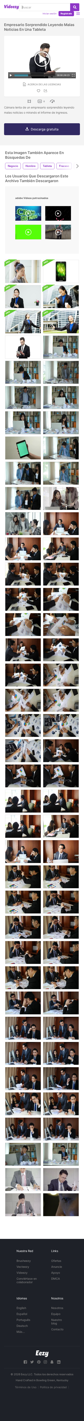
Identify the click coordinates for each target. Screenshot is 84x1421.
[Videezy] (11, 7)
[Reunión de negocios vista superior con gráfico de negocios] (23, 725)
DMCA (55, 1278)
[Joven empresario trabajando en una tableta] (23, 347)
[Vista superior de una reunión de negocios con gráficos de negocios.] (61, 624)
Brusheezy (24, 1260)
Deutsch (22, 1325)
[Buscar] (74, 7)
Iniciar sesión (49, 13)
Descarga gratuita (45, 129)
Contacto (57, 1329)
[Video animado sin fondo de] (58, 214)
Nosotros (57, 1308)
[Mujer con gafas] (23, 271)
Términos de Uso (25, 1387)
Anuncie (56, 1266)
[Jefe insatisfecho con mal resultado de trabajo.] (61, 876)
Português (23, 1320)
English (21, 1308)
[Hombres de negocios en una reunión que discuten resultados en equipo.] (23, 574)
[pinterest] (38, 1362)
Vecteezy (23, 1266)
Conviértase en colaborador (27, 1280)
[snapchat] (52, 1362)
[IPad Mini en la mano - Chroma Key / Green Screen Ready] (23, 448)
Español (22, 1314)
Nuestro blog (56, 1321)
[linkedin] (58, 1362)
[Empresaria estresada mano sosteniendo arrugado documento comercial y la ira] (61, 397)
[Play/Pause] (10, 75)
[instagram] (45, 1362)
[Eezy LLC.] (42, 1353)
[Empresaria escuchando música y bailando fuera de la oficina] (23, 321)
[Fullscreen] (73, 75)
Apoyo (55, 1272)
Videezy (22, 1272)
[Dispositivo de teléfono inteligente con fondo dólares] (61, 271)
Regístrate (66, 13)
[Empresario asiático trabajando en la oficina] (23, 1179)
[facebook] (25, 1362)
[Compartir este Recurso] (46, 90)
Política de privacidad (53, 1387)
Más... (21, 1331)
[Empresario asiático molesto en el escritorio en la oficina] (61, 1179)
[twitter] (32, 1362)
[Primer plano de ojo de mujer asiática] (61, 1204)
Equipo (55, 1314)
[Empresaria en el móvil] (61, 296)
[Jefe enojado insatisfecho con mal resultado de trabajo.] (23, 876)
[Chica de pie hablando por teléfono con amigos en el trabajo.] (23, 296)
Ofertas (56, 1260)
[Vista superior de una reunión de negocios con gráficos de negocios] (23, 750)
